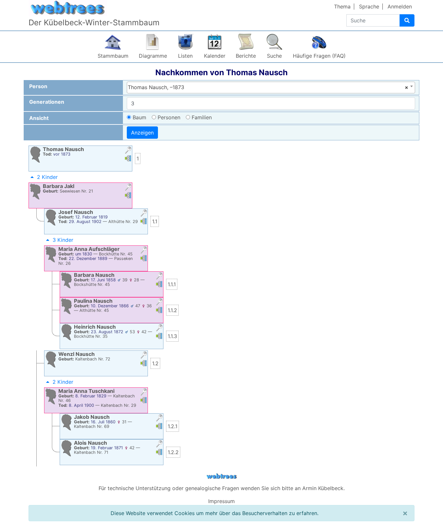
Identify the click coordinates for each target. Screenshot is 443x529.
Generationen (46, 102)
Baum (139, 117)
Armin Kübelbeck (322, 488)
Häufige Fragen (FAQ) (319, 56)
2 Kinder (47, 177)
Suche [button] (274, 56)
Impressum (221, 501)
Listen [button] (185, 56)
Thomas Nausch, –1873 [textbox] (268, 87)
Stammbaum (113, 56)
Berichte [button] (246, 56)
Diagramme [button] (153, 56)
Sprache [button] (369, 6)
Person (38, 86)
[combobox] (271, 87)
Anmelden (400, 6)
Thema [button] (342, 6)
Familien (202, 117)
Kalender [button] (214, 56)
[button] (128, 151)
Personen (169, 117)
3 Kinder (63, 240)
